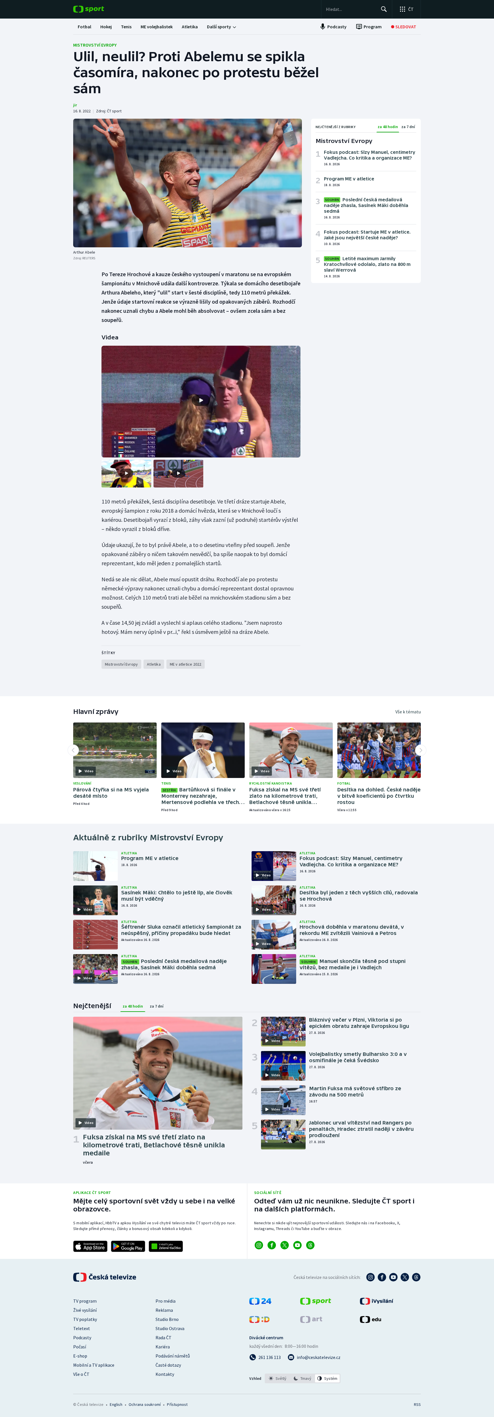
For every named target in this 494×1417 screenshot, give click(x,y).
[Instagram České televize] (370, 1277)
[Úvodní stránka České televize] (105, 1277)
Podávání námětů (173, 1356)
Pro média (166, 1301)
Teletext (81, 1328)
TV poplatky (85, 1319)
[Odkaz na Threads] (310, 1245)
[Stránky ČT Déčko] (259, 1321)
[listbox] (302, 1378)
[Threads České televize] (416, 1277)
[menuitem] (84, 27)
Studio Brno (167, 1319)
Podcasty (82, 1337)
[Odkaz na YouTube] (297, 1245)
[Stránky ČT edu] (370, 1321)
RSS (417, 1404)
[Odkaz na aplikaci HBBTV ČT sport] (166, 1246)
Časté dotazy (168, 1365)
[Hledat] (384, 9)
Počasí (79, 1347)
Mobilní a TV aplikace (93, 1365)
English (116, 1404)
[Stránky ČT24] (260, 1303)
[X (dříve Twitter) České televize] (404, 1277)
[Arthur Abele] (187, 183)
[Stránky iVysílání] (376, 1303)
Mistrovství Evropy (95, 45)
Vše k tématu (408, 712)
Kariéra (163, 1347)
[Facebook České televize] (382, 1277)
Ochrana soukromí (145, 1404)
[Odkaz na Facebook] (271, 1245)
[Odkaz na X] (284, 1245)
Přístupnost (177, 1404)
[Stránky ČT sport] (315, 1303)
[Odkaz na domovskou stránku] (97, 9)
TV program (85, 1301)
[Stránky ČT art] (311, 1321)
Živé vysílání (85, 1310)
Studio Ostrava (170, 1328)
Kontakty (165, 1374)
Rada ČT (164, 1337)
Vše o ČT (81, 1374)
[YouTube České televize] (393, 1277)
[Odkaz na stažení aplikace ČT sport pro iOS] (90, 1246)
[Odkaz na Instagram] (259, 1245)
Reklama (164, 1310)
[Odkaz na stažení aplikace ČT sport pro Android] (128, 1246)
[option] (278, 1378)
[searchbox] (351, 9)
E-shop (80, 1356)
